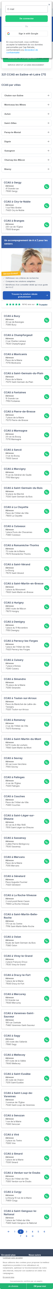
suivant (32, 1236)
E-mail (10, 9)
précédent (9, 1231)
